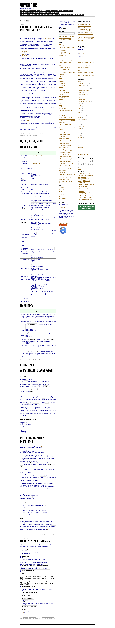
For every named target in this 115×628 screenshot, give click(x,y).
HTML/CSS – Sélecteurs (64, 57)
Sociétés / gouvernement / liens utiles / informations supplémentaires (67, 182)
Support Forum (62, 194)
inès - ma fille (85, 190)
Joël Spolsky (69, 10)
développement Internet (27, 618)
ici (30, 52)
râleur (80, 128)
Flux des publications (82, 151)
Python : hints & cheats (60, 10)
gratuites (81, 188)
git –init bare (24, 51)
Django (61, 76)
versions (21, 620)
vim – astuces (62, 88)
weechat (61, 99)
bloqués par (87, 207)
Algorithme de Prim (63, 141)
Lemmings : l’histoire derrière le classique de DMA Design (86, 33)
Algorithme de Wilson (64, 143)
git (31, 135)
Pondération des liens (64, 154)
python (48, 534)
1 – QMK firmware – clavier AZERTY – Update (65, 125)
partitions (89, 195)
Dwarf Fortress (62, 172)
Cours (36, 10)
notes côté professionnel (83, 132)
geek (79, 112)
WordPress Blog (62, 198)
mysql (80, 96)
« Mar (79, 169)
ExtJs (91, 184)
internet (80, 190)
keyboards (80, 193)
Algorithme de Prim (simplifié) (65, 161)
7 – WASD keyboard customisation (67, 119)
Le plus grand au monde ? (65, 152)
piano (79, 133)
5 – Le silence (62, 115)
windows (79, 200)
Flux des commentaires (83, 152)
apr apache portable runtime (88, 173)
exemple (27, 120)
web (92, 199)
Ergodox (60, 105)
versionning (52, 618)
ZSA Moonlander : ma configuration (67, 72)
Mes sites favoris (62, 170)
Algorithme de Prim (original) (65, 158)
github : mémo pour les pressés (35, 541)
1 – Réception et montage (65, 106)
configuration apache (83, 83)
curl (60, 103)
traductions (80, 139)
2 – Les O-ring (62, 108)
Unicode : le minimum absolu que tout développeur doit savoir (66, 61)
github (33, 135)
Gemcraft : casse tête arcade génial (67, 174)
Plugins (60, 191)
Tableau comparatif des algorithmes (67, 168)
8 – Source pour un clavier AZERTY (67, 120)
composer (82, 176)
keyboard (92, 192)
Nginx (60, 101)
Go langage (61, 81)
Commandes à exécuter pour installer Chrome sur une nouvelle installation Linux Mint (85, 24)
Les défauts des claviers (64, 67)
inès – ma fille (82, 126)
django (24, 135)
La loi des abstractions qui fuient (66, 64)
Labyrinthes (61, 189)
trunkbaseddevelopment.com (37, 155)
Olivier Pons (29, 5)
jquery (88, 192)
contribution (38, 534)
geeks (82, 186)
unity (80, 105)
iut (90, 190)
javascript (81, 191)
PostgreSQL (62, 83)
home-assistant (82, 114)
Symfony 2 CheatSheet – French (66, 177)
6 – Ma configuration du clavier (66, 117)
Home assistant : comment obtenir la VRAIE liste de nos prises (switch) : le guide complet (40, 14)
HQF (32, 10)
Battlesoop (61, 222)
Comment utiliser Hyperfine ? (84, 69)
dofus (80, 108)
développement (45, 133)
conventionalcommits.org (36, 163)
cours (90, 179)
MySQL (61, 94)
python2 (51, 534)
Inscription (80, 147)
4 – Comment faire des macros (66, 113)
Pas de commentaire (32, 133)
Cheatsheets (51, 10)
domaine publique (84, 181)
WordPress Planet (63, 200)
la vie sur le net (81, 119)
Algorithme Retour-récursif (65, 145)
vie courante (80, 141)
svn (49, 618)
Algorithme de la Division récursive (67, 163)
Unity (60, 79)
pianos (89, 197)
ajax (79, 173)
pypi (45, 534)
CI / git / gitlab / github (31, 141)
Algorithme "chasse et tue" (65, 132)
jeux (80, 110)
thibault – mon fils (82, 130)
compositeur (83, 178)
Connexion (80, 149)
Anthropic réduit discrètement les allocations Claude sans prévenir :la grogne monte (86, 62)
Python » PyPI (27, 365)
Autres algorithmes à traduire (65, 149)
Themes (60, 196)
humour (79, 117)
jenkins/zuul (24, 55)
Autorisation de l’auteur (64, 147)
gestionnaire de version (40, 618)
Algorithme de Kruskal (64, 138)
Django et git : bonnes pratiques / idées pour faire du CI (36, 28)
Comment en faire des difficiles (66, 150)
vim (90, 199)
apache (79, 81)
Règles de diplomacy (63, 223)
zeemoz (80, 142)
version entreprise (48, 38)
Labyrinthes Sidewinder (64, 167)
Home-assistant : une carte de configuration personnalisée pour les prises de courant (39, 12)
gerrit (23, 54)
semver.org (33, 157)
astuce (86, 175)
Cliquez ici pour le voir (63, 207)
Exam (22, 10)
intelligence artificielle (83, 94)
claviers (91, 175)
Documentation (62, 187)
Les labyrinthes (62, 131)
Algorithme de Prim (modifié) (65, 159)
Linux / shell (62, 90)
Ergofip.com (81, 53)
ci (36, 359)
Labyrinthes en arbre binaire (65, 165)
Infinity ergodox (43, 10)
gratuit (87, 186)
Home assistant (63, 14)
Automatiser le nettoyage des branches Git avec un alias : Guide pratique (85, 72)
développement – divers (84, 88)
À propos (61, 176)
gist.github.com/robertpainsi (37, 160)
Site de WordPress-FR (83, 154)
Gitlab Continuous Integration (65, 97)
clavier (88, 175)
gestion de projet (81, 115)
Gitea (23, 52)
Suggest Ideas (62, 192)
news (90, 193)
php (79, 97)
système (80, 137)
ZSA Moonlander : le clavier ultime (75, 14)
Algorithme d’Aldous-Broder (65, 134)
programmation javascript (84, 101)
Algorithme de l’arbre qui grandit (66, 140)
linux (79, 121)
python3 (54, 534)
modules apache (82, 85)
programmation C (82, 99)
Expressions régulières (64, 92)
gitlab (36, 135)
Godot (60, 78)
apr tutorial (82, 175)
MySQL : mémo (27, 10)
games (79, 106)
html (88, 188)
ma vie (79, 124)
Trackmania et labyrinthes (65, 156)
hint (86, 188)
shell (80, 123)
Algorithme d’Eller (63, 136)
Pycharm (61, 87)
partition (81, 195)
